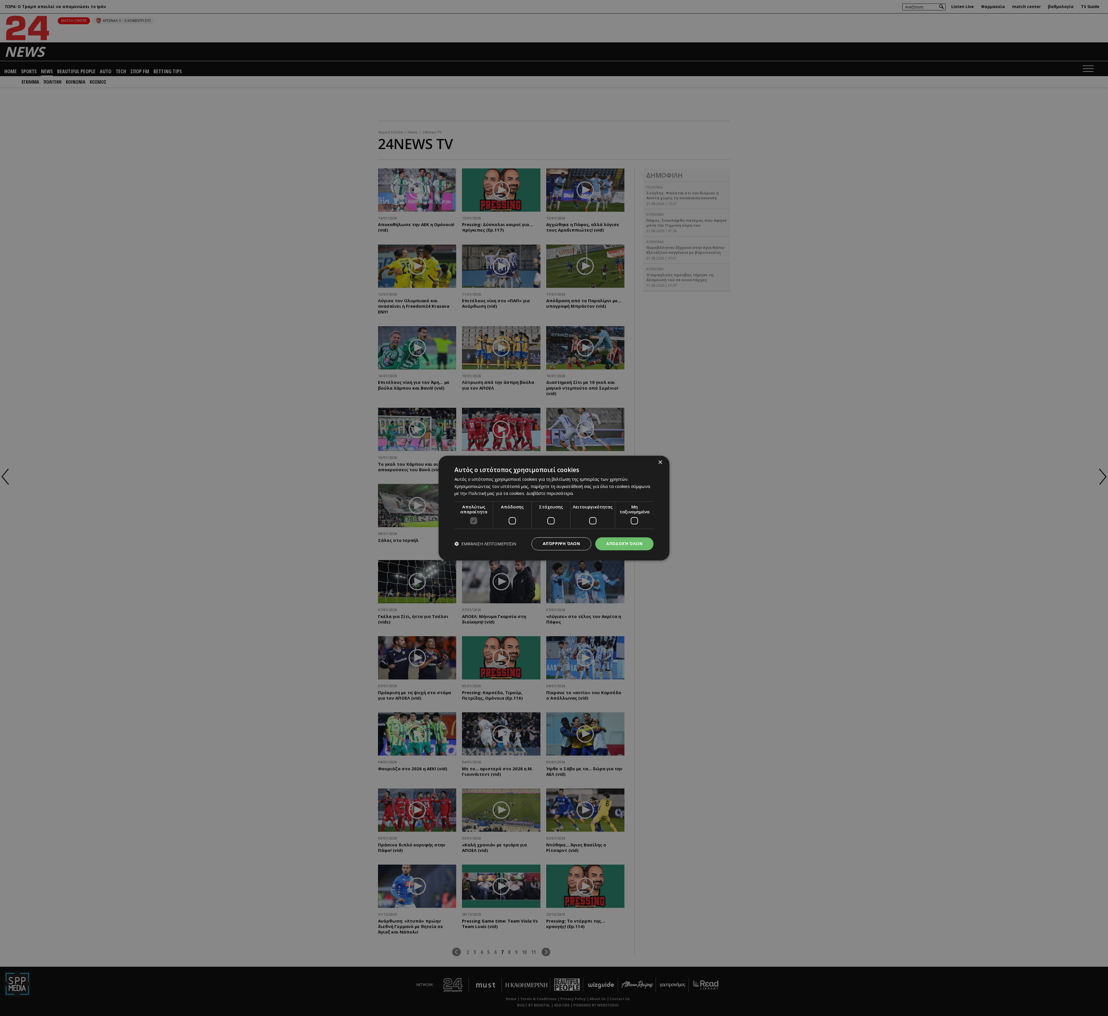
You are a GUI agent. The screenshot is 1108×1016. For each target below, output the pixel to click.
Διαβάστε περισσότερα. (550, 493)
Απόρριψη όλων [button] (561, 543)
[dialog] (554, 508)
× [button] (660, 462)
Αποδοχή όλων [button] (624, 543)
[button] (485, 543)
